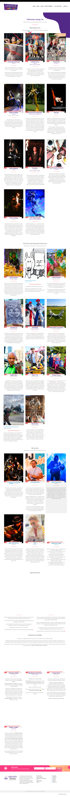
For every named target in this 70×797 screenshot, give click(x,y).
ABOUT (38, 6)
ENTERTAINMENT (48, 6)
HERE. (32, 629)
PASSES (42, 6)
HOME (34, 6)
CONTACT (65, 6)
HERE (64, 631)
